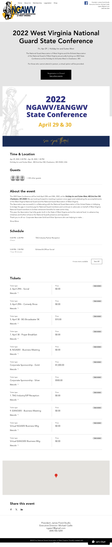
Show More (14, 221)
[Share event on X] (16, 509)
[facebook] (86, 3)
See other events (56, 76)
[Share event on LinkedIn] (22, 509)
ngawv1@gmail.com (103, 6)
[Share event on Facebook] (11, 509)
